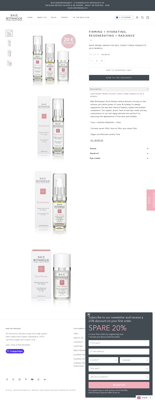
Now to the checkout (119, 78)
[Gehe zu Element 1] (9, 33)
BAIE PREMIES (80, 350)
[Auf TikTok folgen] (38, 379)
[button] (119, 89)
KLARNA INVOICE (82, 359)
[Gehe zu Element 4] (9, 63)
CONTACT (78, 342)
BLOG (53, 17)
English (145, 398)
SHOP (30, 17)
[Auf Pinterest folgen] (26, 379)
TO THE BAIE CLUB (81, 17)
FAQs (76, 334)
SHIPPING (78, 346)
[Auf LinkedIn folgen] (45, 379)
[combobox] (144, 397)
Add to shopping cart (119, 70)
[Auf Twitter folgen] (13, 379)
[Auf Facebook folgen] (7, 379)
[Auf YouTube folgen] (32, 379)
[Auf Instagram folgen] (19, 379)
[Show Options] (116, 360)
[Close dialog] (88, 314)
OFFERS (64, 17)
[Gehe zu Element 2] (9, 43)
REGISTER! (119, 385)
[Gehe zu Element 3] (9, 53)
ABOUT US (41, 17)
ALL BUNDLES (96, 140)
